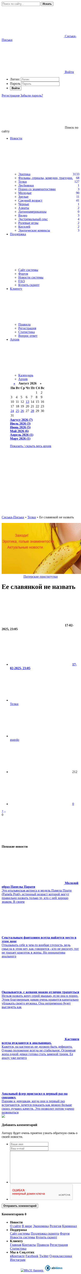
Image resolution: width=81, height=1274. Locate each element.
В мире (27, 1226)
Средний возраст (30, 200)
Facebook (32, 1256)
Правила (24, 324)
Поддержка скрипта (45, 1233)
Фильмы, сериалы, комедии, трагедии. (45, 178)
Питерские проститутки (40, 576)
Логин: (15, 79)
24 (12, 411)
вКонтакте (17, 1256)
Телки (22, 181)
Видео (22, 215)
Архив (23, 379)
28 (32, 411)
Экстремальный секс (33, 219)
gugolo (14, 740)
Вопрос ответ (27, 335)
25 (17, 411)
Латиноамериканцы (32, 211)
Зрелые (23, 196)
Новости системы (30, 277)
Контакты (29, 1245)
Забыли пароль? (31, 95)
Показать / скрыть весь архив (30, 446)
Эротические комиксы (34, 230)
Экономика (41, 1226)
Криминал (69, 1226)
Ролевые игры (28, 223)
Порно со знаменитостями (37, 189)
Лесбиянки (26, 185)
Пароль (15, 83)
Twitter (44, 1256)
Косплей (24, 226)
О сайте (15, 1226)
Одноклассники (60, 1256)
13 (27, 401)
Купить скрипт (28, 285)
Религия (55, 1226)
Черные (23, 204)
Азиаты (23, 208)
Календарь (25, 375)
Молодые (25, 193)
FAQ (21, 281)
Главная (15, 1245)
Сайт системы (28, 270)
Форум (23, 273)
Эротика (24, 174)
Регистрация (11, 95)
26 (22, 411)
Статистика (26, 332)
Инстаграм (17, 1260)
